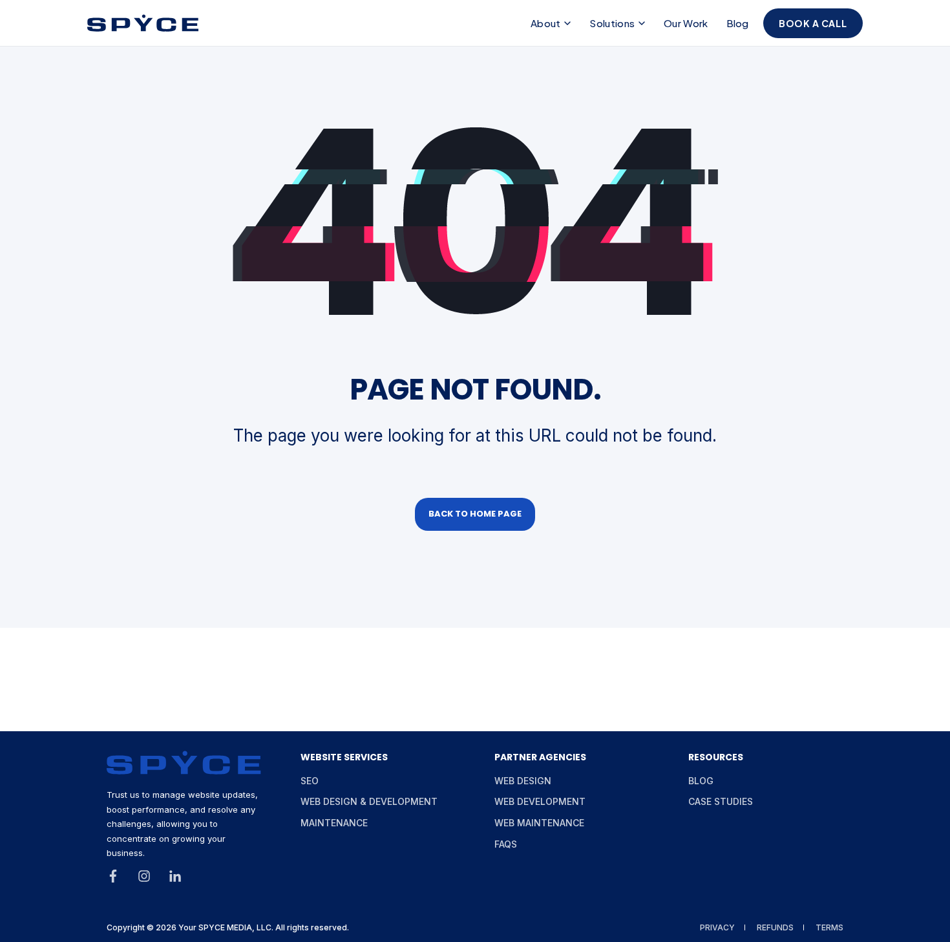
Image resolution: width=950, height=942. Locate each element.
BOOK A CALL (813, 23)
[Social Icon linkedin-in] (171, 876)
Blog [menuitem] (700, 780)
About (546, 23)
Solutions (612, 23)
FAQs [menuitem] (505, 844)
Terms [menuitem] (829, 927)
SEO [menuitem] (310, 780)
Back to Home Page (475, 514)
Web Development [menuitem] (540, 801)
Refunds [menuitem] (775, 927)
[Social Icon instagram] (144, 876)
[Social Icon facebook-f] (118, 876)
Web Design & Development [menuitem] (369, 801)
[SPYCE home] (142, 23)
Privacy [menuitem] (717, 927)
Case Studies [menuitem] (720, 801)
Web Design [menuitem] (522, 780)
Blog (737, 23)
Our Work (686, 23)
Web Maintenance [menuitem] (539, 822)
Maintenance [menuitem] (334, 822)
